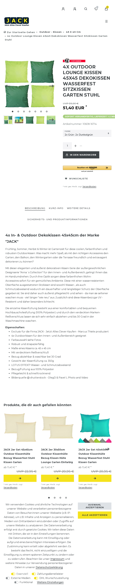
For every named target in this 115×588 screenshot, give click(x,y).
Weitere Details (78, 208)
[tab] (35, 208)
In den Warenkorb (83, 155)
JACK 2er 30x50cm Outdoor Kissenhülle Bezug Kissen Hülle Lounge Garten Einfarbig (57, 456)
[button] (87, 169)
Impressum (57, 559)
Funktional (26, 582)
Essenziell (22, 573)
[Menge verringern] (81, 145)
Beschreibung (35, 208)
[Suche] (86, 9)
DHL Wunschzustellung (54, 578)
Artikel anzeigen (20, 478)
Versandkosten (89, 186)
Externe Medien (20, 578)
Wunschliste (78, 178)
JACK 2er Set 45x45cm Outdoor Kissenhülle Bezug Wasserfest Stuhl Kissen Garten (19, 456)
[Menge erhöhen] (75, 145)
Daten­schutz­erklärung (49, 567)
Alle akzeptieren (94, 515)
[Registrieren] (75, 9)
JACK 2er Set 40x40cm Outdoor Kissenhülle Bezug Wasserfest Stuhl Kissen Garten (94, 456)
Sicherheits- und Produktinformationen (57, 219)
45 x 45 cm (73, 32)
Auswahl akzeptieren (95, 506)
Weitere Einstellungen (50, 582)
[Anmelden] (63, 9)
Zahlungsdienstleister (50, 573)
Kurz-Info (56, 208)
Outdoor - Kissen (50, 32)
